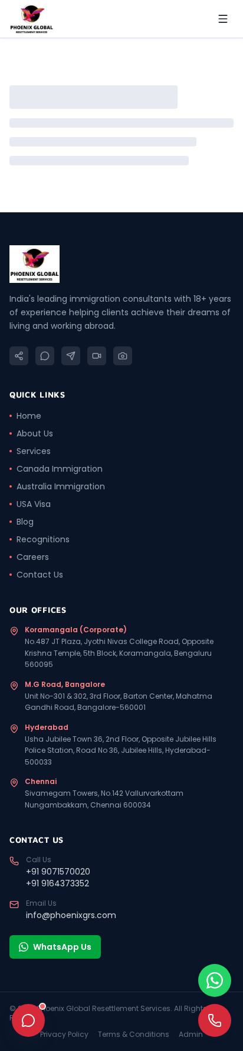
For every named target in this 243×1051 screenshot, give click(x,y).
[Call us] (214, 1020)
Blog (25, 522)
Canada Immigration (60, 469)
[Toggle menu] (223, 18)
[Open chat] (28, 1020)
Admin (191, 1034)
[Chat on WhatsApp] (214, 980)
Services (34, 451)
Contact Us (40, 574)
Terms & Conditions (133, 1034)
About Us (35, 433)
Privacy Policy (64, 1034)
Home (29, 416)
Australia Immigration (61, 486)
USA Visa (34, 504)
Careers (33, 557)
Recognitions (43, 539)
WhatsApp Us (62, 947)
